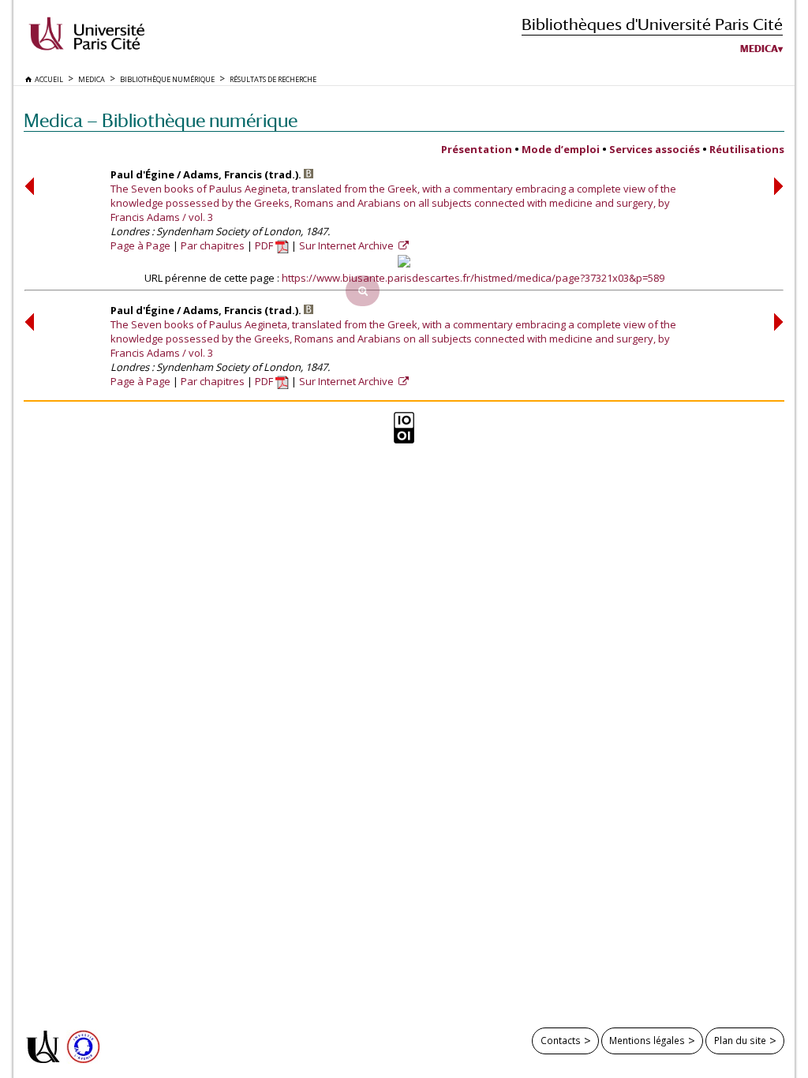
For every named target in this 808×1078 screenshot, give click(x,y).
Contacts (561, 1040)
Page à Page (140, 245)
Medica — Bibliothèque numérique (160, 120)
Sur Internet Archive (347, 245)
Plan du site (740, 1040)
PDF (265, 245)
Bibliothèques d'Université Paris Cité (652, 24)
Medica (759, 48)
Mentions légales (647, 1040)
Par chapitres (213, 245)
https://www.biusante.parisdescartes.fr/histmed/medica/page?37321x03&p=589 (473, 278)
